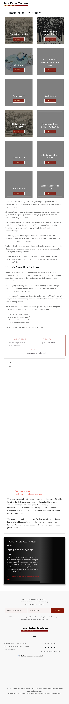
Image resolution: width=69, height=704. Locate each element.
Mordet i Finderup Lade (50, 187)
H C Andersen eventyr (19, 125)
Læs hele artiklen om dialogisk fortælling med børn (22, 578)
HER (46, 619)
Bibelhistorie (50, 96)
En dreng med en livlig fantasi (19, 63)
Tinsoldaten (19, 157)
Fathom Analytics (54, 694)
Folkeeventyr (18, 96)
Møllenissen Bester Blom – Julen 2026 (50, 125)
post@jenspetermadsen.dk (35, 353)
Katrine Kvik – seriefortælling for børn (50, 62)
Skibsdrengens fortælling (50, 32)
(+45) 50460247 (48, 343)
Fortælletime (19, 188)
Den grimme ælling (19, 34)
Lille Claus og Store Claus (50, 156)
